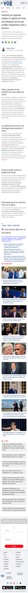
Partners (18, 566)
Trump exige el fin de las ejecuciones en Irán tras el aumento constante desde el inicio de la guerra (14, 396)
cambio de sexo (16, 63)
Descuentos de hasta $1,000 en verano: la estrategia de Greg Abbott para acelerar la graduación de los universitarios (13, 281)
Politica (18, 8)
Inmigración (19, 559)
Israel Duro (10, 48)
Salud (23, 8)
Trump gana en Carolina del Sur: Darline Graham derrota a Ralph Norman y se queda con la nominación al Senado (14, 301)
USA (13, 8)
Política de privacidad (20, 574)
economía (6, 559)
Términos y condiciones (9, 577)
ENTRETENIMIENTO (20, 562)
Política (5, 12)
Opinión (6, 566)
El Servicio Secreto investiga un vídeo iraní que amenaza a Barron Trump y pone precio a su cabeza (14, 464)
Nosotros (6, 569)
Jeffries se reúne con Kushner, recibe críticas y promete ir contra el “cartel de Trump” (14, 319)
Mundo (17, 557)
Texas (4, 225)
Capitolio (16, 225)
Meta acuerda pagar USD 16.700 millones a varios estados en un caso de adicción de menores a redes (13, 501)
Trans (9, 225)
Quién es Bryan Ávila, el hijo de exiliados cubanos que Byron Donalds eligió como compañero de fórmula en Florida (14, 377)
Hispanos (8, 8)
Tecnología (18, 564)
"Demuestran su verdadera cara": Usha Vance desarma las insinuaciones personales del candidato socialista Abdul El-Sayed (13, 338)
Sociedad (6, 562)
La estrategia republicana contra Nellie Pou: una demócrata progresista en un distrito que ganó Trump (14, 434)
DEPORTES (6, 564)
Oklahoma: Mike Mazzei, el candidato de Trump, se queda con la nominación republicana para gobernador (13, 245)
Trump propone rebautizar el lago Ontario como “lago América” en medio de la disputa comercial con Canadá (14, 358)
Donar (2, 8)
